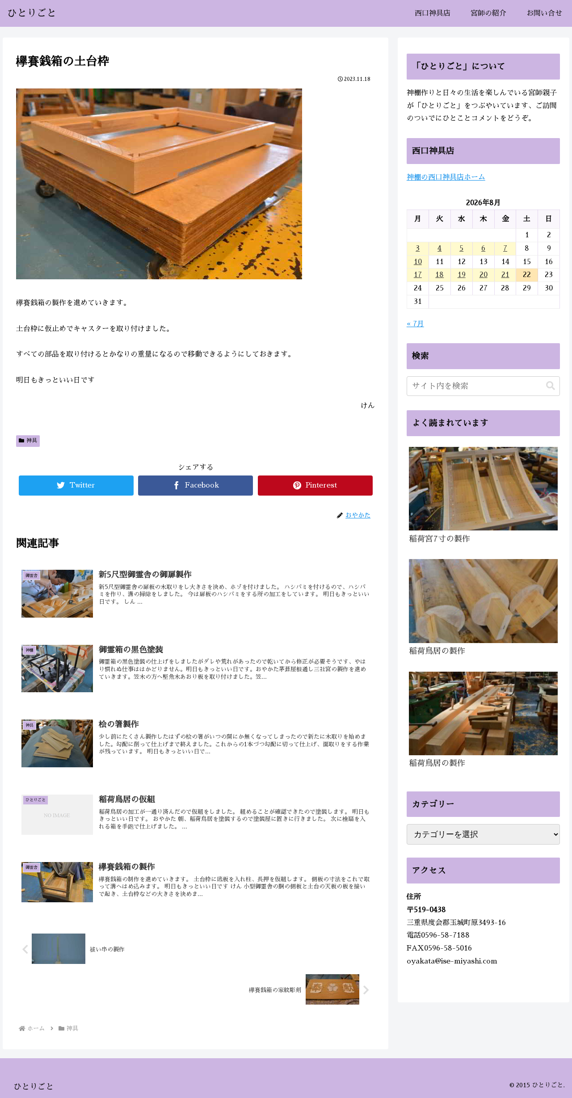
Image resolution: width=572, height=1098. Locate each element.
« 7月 (415, 324)
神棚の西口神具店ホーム (446, 177)
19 (462, 274)
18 (439, 274)
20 (483, 274)
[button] (551, 386)
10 (418, 261)
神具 (31, 440)
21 (505, 274)
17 (418, 274)
